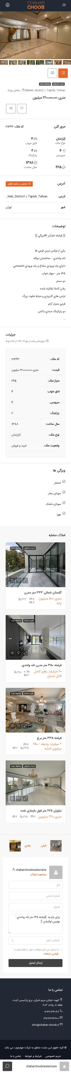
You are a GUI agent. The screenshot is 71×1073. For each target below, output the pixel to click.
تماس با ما (15, 1056)
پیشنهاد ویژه (45, 84)
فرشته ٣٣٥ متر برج (49, 738)
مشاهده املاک (38, 874)
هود (58, 514)
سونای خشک (53, 504)
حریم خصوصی (53, 1056)
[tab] (63, 73)
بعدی (27, 845)
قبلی (43, 845)
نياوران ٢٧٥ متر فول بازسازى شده (41, 810)
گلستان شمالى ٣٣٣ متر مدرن (43, 592)
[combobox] (35, 941)
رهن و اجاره (29, 620)
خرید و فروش (58, 84)
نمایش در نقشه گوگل (18, 184)
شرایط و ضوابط (33, 1056)
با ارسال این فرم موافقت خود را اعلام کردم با (36, 952)
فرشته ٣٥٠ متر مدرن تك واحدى (42, 665)
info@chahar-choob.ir (45, 1025)
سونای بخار (54, 493)
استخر (57, 483)
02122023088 (51, 1011)
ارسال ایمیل (35, 963)
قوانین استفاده (50, 954)
